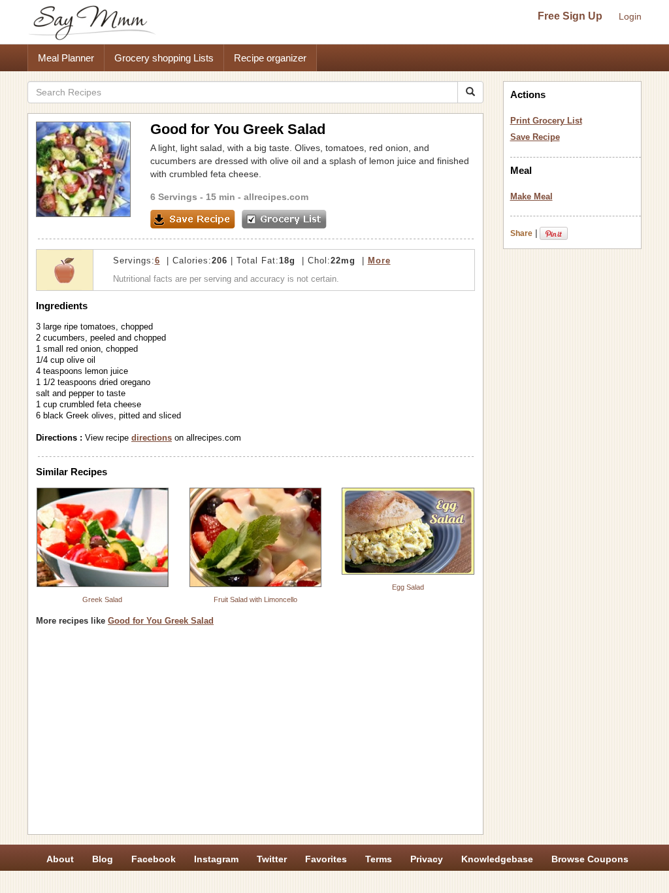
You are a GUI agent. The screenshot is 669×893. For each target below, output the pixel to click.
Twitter (272, 859)
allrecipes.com (276, 197)
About (60, 859)
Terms (378, 859)
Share (521, 233)
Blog (102, 859)
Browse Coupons (589, 859)
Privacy (426, 859)
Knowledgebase (497, 859)
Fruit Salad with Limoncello (255, 599)
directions (151, 438)
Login (630, 16)
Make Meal (531, 196)
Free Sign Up (570, 16)
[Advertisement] (255, 734)
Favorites (326, 859)
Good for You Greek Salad (161, 621)
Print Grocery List (546, 121)
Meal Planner (66, 57)
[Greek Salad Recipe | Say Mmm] (102, 537)
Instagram (216, 859)
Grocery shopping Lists (164, 57)
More (379, 260)
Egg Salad (408, 587)
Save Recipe (535, 137)
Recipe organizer (270, 57)
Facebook (153, 859)
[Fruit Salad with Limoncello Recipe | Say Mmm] (255, 537)
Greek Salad (102, 599)
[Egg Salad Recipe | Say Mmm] (408, 531)
